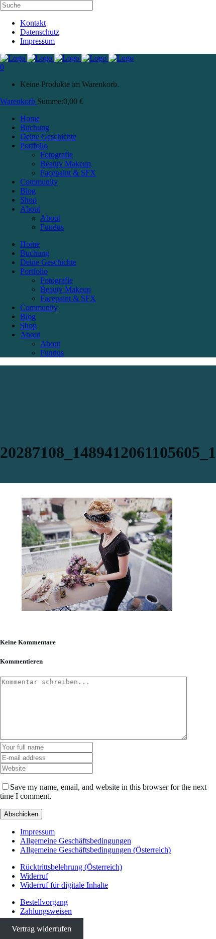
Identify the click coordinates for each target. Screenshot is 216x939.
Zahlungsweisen (46, 911)
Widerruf (34, 876)
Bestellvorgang (44, 902)
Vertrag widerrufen (41, 928)
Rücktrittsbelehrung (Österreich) (71, 867)
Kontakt (33, 23)
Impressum (37, 41)
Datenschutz (39, 32)
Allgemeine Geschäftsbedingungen (75, 840)
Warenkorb (18, 101)
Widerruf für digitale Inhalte (64, 885)
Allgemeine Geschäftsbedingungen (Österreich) (95, 850)
